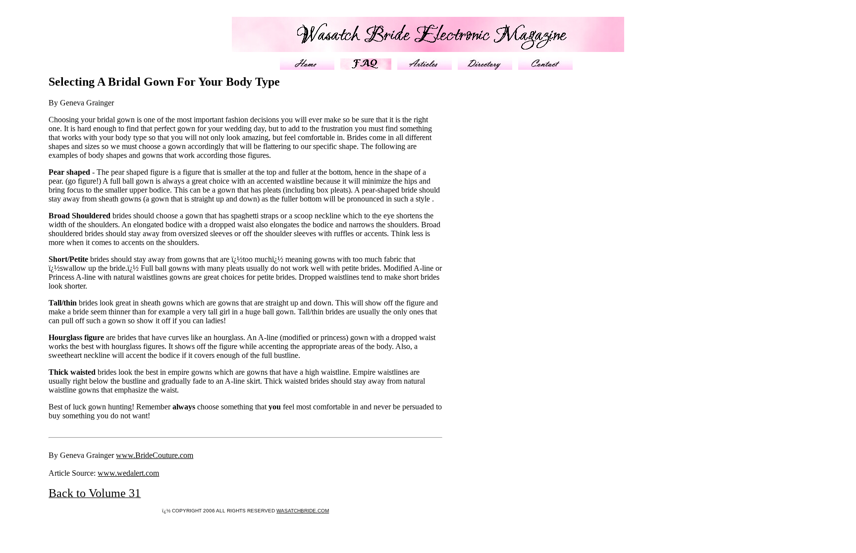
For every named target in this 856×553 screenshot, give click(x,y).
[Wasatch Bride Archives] (424, 67)
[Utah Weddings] (307, 67)
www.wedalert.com (128, 473)
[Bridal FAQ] (365, 67)
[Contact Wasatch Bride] (545, 67)
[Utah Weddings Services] (485, 67)
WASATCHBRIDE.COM (302, 510)
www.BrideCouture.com (154, 455)
